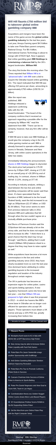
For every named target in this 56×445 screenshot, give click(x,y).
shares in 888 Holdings (18, 164)
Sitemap (19, 437)
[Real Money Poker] (28, 5)
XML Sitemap (31, 437)
